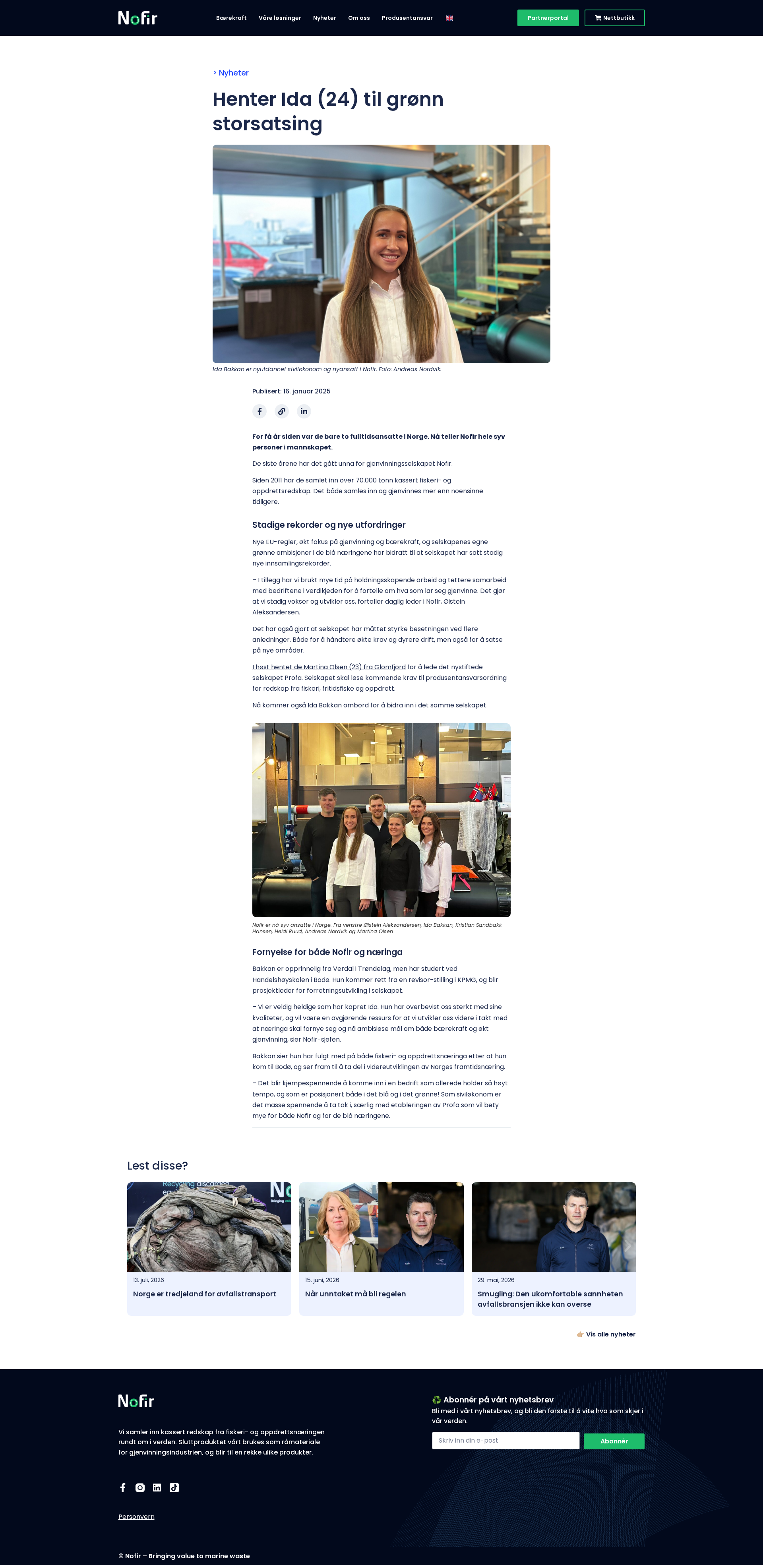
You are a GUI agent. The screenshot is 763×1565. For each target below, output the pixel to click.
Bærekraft (231, 18)
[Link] (282, 411)
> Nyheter (231, 73)
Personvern (136, 1516)
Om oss (359, 18)
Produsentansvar (407, 18)
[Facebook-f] (259, 411)
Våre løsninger (280, 18)
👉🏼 (606, 1334)
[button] (135, 1246)
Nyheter (324, 18)
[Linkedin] (157, 1487)
